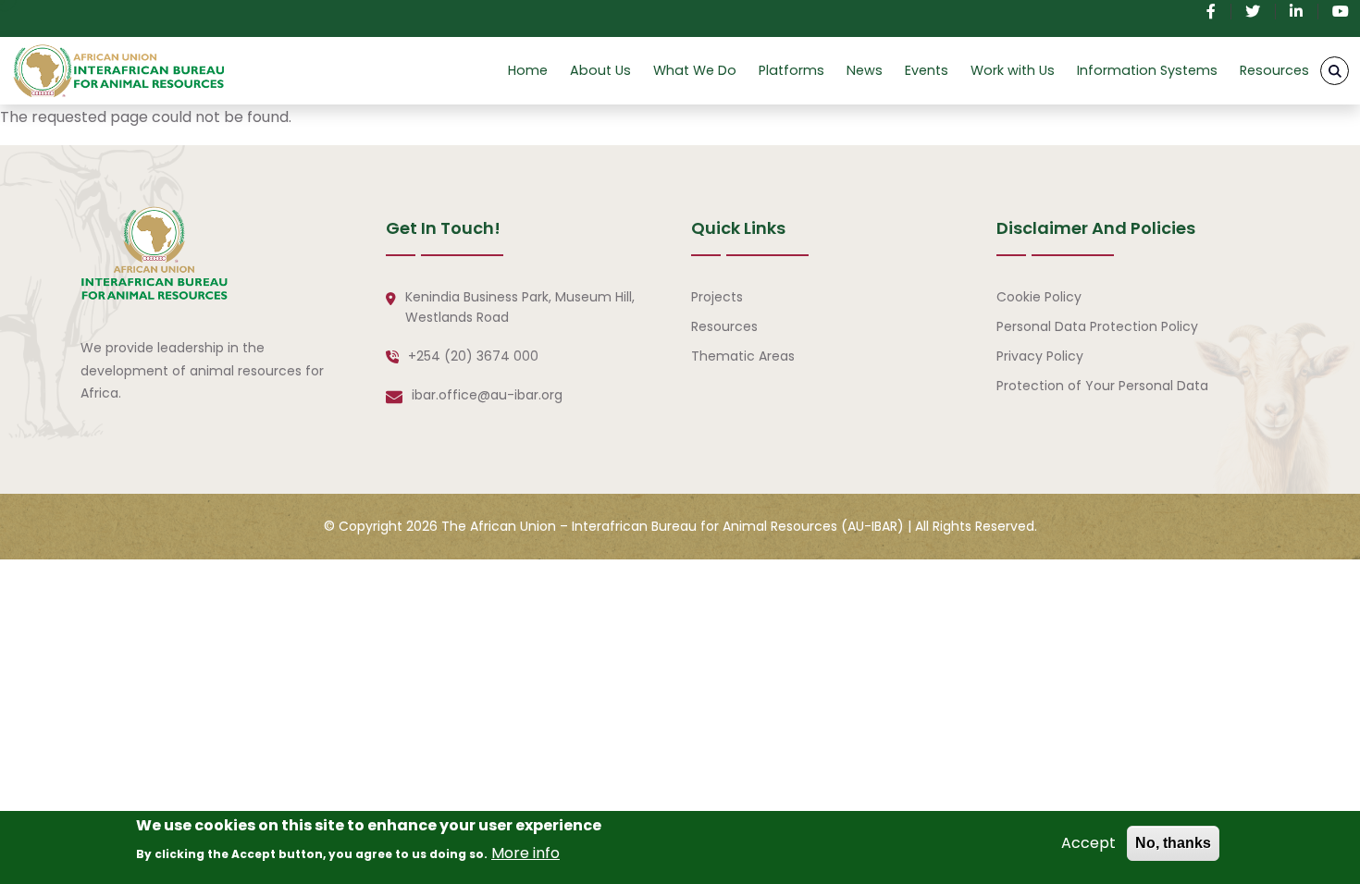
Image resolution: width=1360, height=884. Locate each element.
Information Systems (1147, 70)
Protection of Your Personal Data (1102, 385)
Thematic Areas (743, 356)
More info (525, 853)
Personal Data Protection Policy (1097, 326)
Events (926, 70)
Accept (1088, 842)
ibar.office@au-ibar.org (487, 395)
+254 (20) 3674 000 (473, 356)
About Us (600, 70)
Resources (1274, 70)
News (865, 70)
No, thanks (1173, 843)
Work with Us (1013, 70)
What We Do (694, 70)
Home (528, 70)
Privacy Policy (1039, 356)
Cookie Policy (1039, 297)
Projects (717, 297)
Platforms (791, 70)
